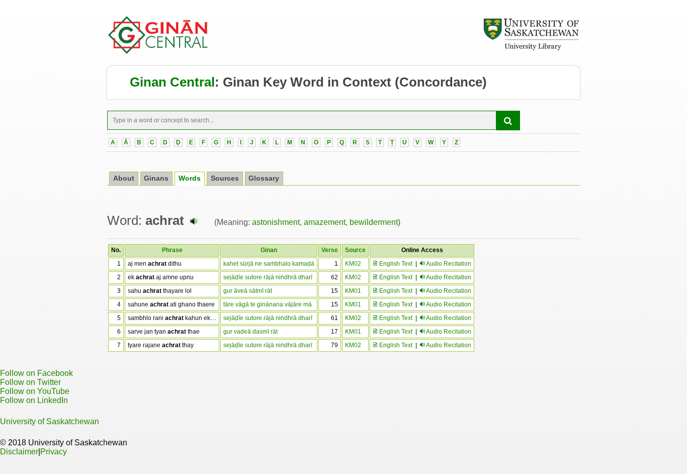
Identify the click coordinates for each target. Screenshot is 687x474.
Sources (225, 178)
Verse (329, 250)
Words (190, 178)
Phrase (172, 250)
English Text (395, 263)
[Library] (531, 49)
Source (355, 250)
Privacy (53, 451)
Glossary (263, 178)
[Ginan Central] (158, 51)
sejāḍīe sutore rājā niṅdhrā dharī (267, 277)
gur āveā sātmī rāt (247, 290)
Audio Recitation (448, 263)
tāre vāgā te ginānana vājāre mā (267, 304)
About (123, 178)
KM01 (353, 290)
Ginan (269, 250)
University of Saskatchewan (49, 421)
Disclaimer (19, 451)
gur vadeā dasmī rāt (250, 331)
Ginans (156, 178)
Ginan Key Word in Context (307, 82)
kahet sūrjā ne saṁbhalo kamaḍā (268, 263)
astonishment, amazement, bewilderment (325, 222)
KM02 (353, 263)
